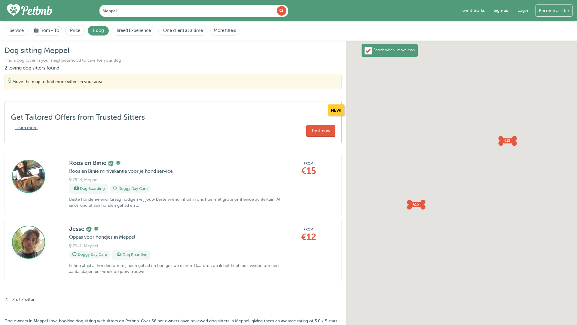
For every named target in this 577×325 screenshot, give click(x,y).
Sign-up (501, 10)
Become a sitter (554, 10)
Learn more (26, 127)
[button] (415, 204)
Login (522, 10)
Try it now (320, 130)
